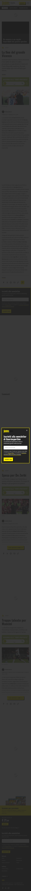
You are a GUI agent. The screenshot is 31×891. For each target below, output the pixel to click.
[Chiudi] (27, 430)
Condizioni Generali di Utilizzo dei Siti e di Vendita (15, 454)
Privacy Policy (11, 453)
